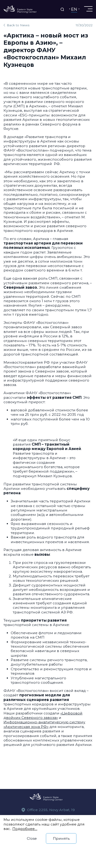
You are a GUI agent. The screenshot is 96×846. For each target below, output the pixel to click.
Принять (61, 838)
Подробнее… (24, 828)
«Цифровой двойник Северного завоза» (42, 715)
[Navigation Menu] (88, 9)
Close (32, 838)
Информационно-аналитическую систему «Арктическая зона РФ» (44, 724)
